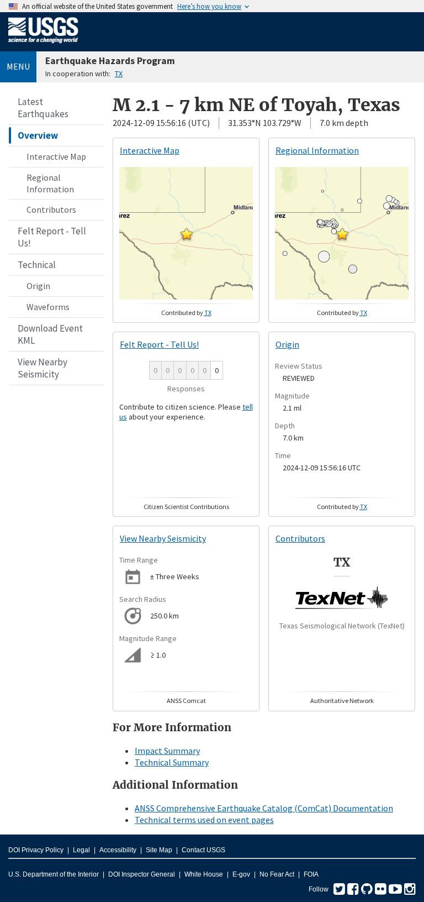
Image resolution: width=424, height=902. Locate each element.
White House (203, 874)
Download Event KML (50, 334)
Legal (81, 850)
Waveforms (48, 306)
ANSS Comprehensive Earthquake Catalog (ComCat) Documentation (264, 808)
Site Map (159, 850)
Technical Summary (172, 762)
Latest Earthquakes (43, 108)
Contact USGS (203, 850)
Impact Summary (167, 750)
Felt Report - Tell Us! (52, 237)
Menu (18, 66)
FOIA (311, 874)
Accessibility (117, 850)
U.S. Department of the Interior (53, 874)
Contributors (51, 209)
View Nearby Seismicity (42, 368)
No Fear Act (276, 874)
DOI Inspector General (141, 874)
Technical (37, 265)
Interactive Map (56, 156)
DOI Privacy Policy (35, 850)
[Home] (43, 45)
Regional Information (50, 183)
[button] (186, 233)
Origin (38, 285)
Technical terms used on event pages (204, 819)
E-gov (241, 874)
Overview (38, 135)
